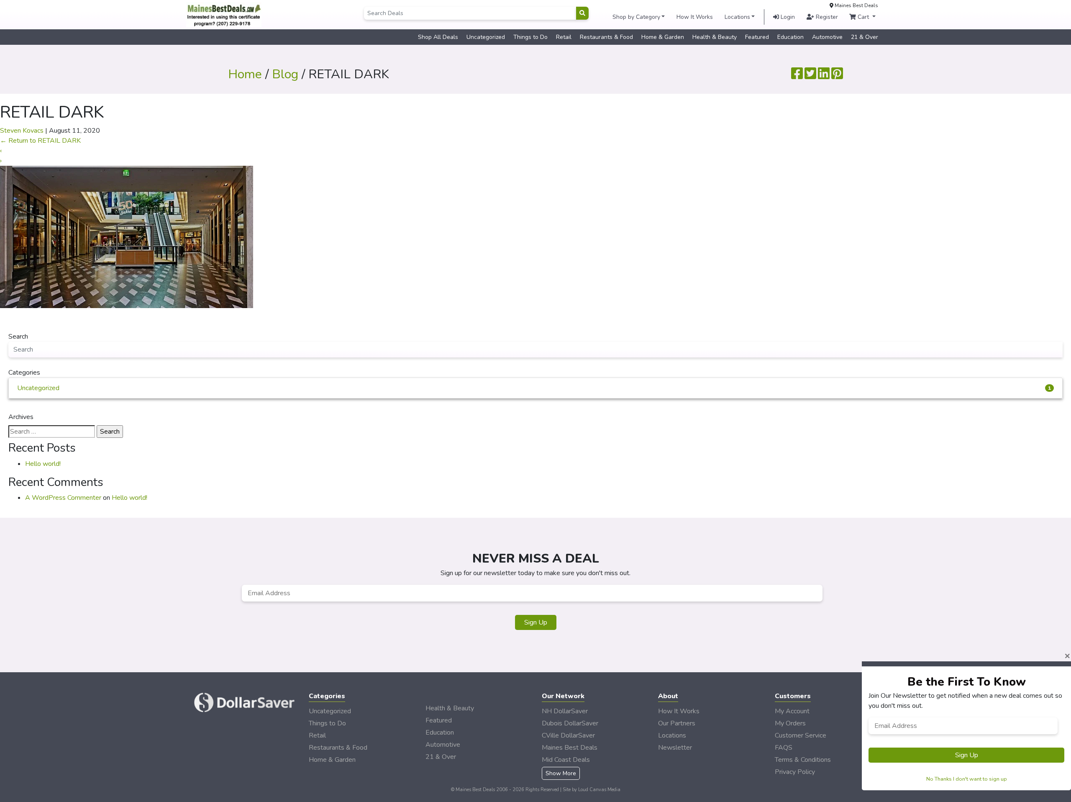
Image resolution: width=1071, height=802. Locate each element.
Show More (561, 773)
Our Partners (676, 723)
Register (826, 17)
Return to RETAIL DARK (40, 140)
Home (245, 74)
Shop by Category (636, 17)
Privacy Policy (795, 771)
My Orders (790, 723)
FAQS (783, 747)
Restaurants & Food (606, 37)
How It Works (694, 17)
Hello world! (43, 463)
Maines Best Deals (569, 747)
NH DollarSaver (565, 711)
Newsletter (675, 747)
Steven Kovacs (22, 130)
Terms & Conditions (803, 759)
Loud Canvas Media (599, 790)
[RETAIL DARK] (126, 236)
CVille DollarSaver (568, 735)
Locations (737, 17)
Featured (757, 37)
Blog (285, 74)
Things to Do (530, 37)
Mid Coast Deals (566, 759)
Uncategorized (485, 37)
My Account (792, 711)
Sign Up (535, 622)
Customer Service (800, 735)
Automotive (827, 37)
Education (790, 37)
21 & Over (864, 37)
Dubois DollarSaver (570, 723)
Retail (563, 37)
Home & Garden (662, 37)
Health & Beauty (714, 37)
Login (787, 17)
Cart (863, 17)
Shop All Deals (438, 37)
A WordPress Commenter (63, 497)
